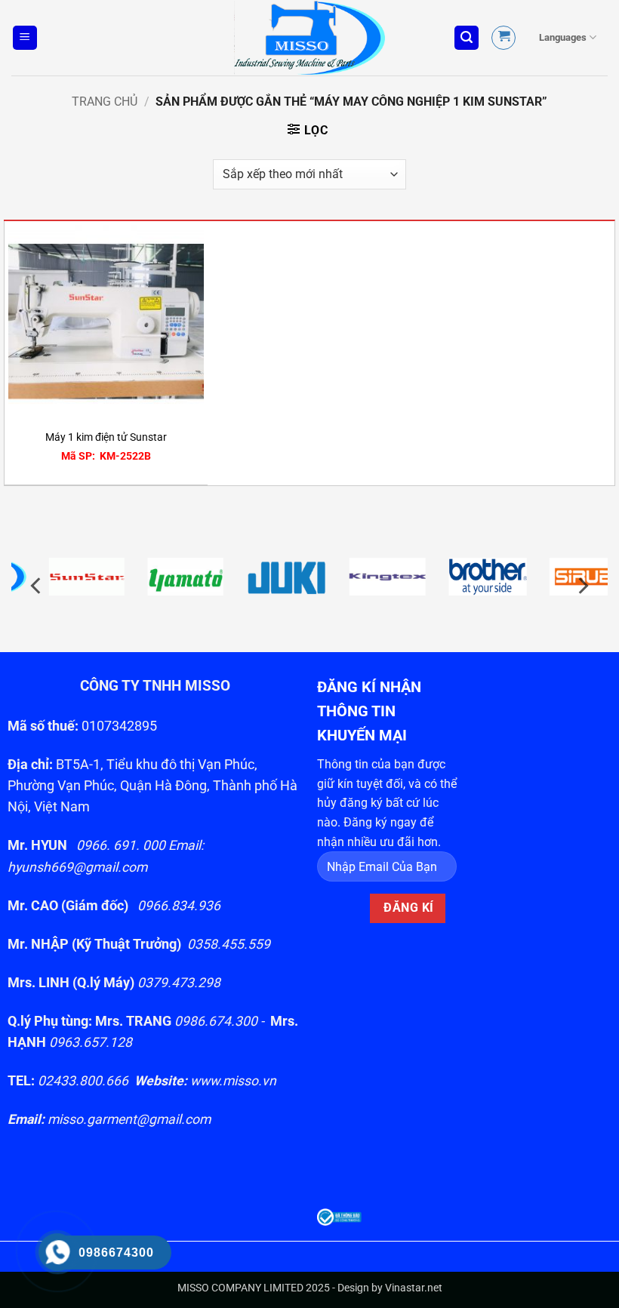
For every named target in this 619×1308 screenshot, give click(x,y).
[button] (25, 38)
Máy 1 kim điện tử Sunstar (106, 437)
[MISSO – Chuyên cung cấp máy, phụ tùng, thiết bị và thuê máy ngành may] (309, 38)
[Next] (582, 585)
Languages (563, 37)
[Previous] (37, 585)
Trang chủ (104, 101)
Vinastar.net (413, 1288)
